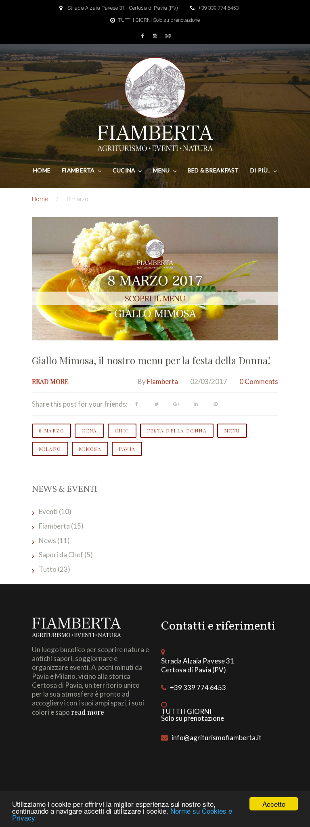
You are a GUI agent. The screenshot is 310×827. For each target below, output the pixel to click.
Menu (161, 170)
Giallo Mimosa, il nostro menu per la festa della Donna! (151, 360)
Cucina (124, 170)
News (47, 540)
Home (41, 170)
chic (122, 430)
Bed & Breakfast (213, 170)
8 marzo (51, 430)
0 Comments (258, 381)
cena (89, 430)
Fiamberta (78, 170)
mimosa (90, 448)
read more (87, 711)
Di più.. (260, 170)
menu (232, 430)
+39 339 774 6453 (218, 8)
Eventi (48, 511)
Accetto (273, 804)
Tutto (48, 569)
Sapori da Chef (61, 554)
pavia (127, 448)
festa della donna (177, 430)
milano (50, 448)
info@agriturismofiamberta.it (217, 737)
